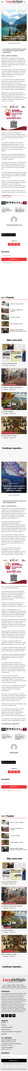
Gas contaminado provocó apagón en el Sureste (7, 210)
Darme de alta (13, 259)
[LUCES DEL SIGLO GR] (14, 219)
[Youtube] (13, 1015)
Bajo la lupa (4, 1045)
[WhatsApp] (18, 244)
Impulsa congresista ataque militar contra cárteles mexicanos (20, 210)
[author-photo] (2, 365)
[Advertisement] (14, 280)
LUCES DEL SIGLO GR (14, 225)
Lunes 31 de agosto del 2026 (16, 303)
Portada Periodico (5, 1041)
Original (3, 1049)
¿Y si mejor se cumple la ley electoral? (11, 387)
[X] (12, 244)
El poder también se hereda (16, 323)
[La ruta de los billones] (5, 317)
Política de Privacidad (16, 262)
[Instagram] (6, 1015)
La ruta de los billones (15, 317)
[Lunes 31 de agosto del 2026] (5, 303)
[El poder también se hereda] (5, 323)
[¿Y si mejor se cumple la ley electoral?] (5, 310)
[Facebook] (9, 244)
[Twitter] (10, 1015)
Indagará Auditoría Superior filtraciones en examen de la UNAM (18, 330)
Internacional (14, 33)
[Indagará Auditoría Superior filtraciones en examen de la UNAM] (5, 330)
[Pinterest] (15, 244)
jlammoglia (5, 365)
